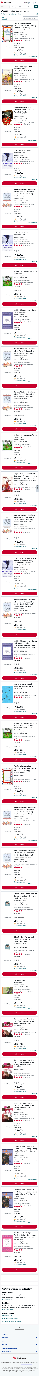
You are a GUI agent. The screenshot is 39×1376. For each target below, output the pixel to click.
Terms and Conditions (26, 1364)
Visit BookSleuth (7, 1310)
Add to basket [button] (19, 60)
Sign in (31, 2)
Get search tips (7, 1315)
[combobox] (22, 6)
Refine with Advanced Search (12, 14)
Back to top (19, 1329)
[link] (37, 13)
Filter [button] (5, 18)
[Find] (36, 6)
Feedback (37, 488)
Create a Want (7, 1299)
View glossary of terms (10, 1318)
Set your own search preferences (13, 1321)
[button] (32, 56)
